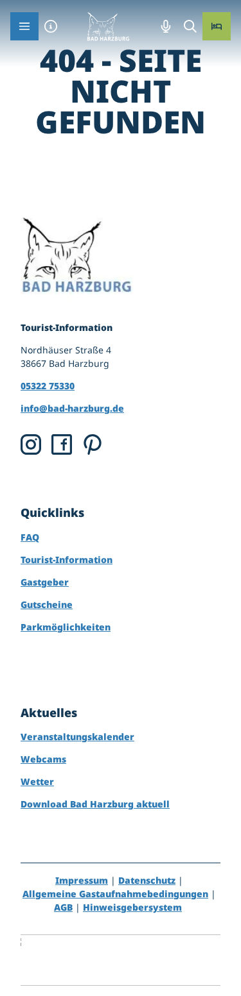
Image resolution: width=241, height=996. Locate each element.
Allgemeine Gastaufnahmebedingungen (115, 894)
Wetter (37, 781)
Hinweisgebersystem (132, 907)
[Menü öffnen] (24, 26)
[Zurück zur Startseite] (107, 26)
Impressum (81, 880)
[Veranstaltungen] (166, 26)
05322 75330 (48, 386)
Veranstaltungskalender (77, 736)
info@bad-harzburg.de (72, 408)
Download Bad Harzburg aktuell (95, 804)
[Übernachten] (216, 26)
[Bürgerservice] (51, 26)
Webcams (43, 759)
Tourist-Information (66, 559)
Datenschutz (146, 880)
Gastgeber (45, 582)
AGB (63, 907)
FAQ (30, 537)
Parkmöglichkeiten (66, 627)
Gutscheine (47, 604)
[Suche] (190, 26)
